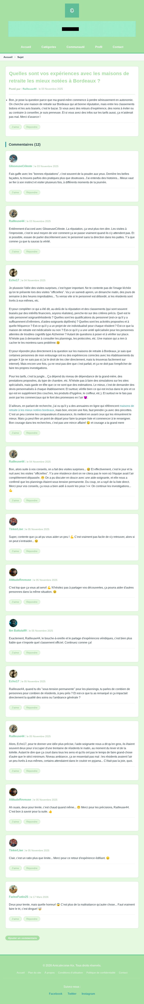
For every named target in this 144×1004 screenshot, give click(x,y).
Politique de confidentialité (100, 972)
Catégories (48, 46)
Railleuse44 (30, 88)
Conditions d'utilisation (70, 972)
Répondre (31, 127)
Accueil (26, 46)
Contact (118, 46)
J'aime (15, 127)
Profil (98, 46)
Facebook (55, 993)
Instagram (88, 993)
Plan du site (34, 972)
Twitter (72, 993)
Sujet (20, 57)
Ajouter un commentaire (22, 938)
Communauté (76, 46)
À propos (50, 972)
